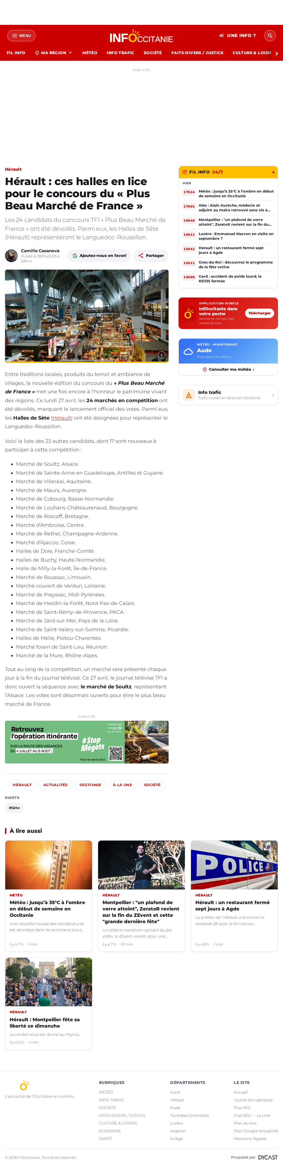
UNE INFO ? (237, 35)
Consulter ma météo (231, 369)
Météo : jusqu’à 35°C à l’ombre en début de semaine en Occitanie (47, 909)
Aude (175, 1107)
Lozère (176, 1123)
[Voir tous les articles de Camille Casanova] (11, 255)
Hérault (13, 169)
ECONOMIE (110, 1130)
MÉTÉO (89, 52)
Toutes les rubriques (253, 1099)
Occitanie (90, 785)
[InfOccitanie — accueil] (142, 36)
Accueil (241, 1092)
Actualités (55, 785)
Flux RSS (242, 1107)
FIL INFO (16, 52)
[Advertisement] (141, 112)
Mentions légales (250, 1138)
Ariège (176, 1138)
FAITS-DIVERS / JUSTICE (197, 52)
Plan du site (245, 1123)
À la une (122, 785)
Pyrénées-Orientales (189, 1115)
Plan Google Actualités (256, 1130)
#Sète (14, 807)
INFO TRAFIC (120, 52)
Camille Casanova (40, 250)
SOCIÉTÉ (153, 52)
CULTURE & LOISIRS (254, 52)
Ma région (54, 52)
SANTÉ (105, 1138)
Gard (175, 1092)
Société (152, 785)
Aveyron (178, 1130)
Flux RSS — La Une (252, 1115)
